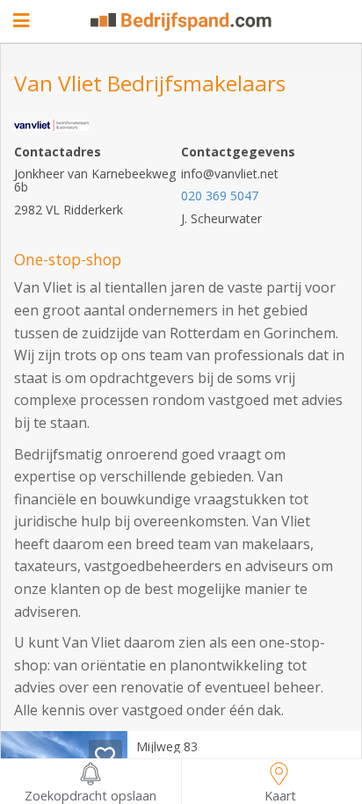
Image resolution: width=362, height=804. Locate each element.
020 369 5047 (219, 195)
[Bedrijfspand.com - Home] (181, 21)
